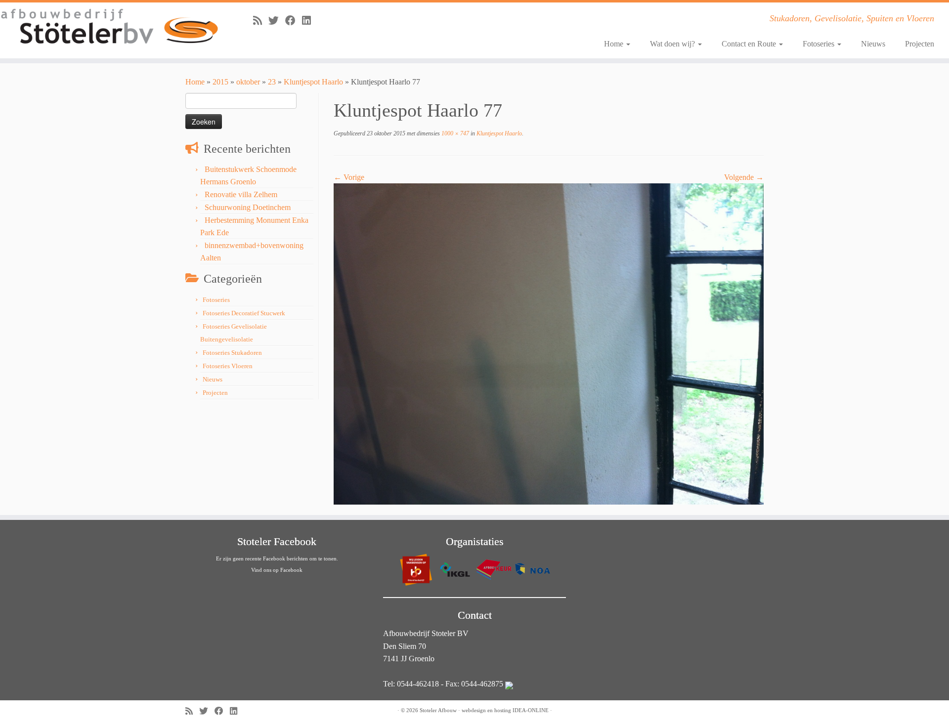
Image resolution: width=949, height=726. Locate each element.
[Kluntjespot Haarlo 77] (549, 343)
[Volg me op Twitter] (276, 20)
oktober (248, 82)
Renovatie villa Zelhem (241, 194)
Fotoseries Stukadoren (232, 352)
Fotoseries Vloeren (228, 366)
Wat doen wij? (673, 44)
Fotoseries (819, 44)
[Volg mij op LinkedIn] (309, 20)
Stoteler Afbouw (438, 710)
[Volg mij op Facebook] (293, 20)
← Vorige (349, 177)
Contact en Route (750, 44)
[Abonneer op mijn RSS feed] (260, 20)
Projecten (919, 44)
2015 (220, 82)
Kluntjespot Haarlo (313, 82)
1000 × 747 (454, 133)
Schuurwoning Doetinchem (248, 207)
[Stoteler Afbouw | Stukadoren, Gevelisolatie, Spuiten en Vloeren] (109, 26)
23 (272, 82)
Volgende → (744, 177)
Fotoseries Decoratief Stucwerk (244, 313)
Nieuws (873, 44)
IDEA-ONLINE (531, 710)
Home (614, 44)
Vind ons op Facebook (276, 570)
